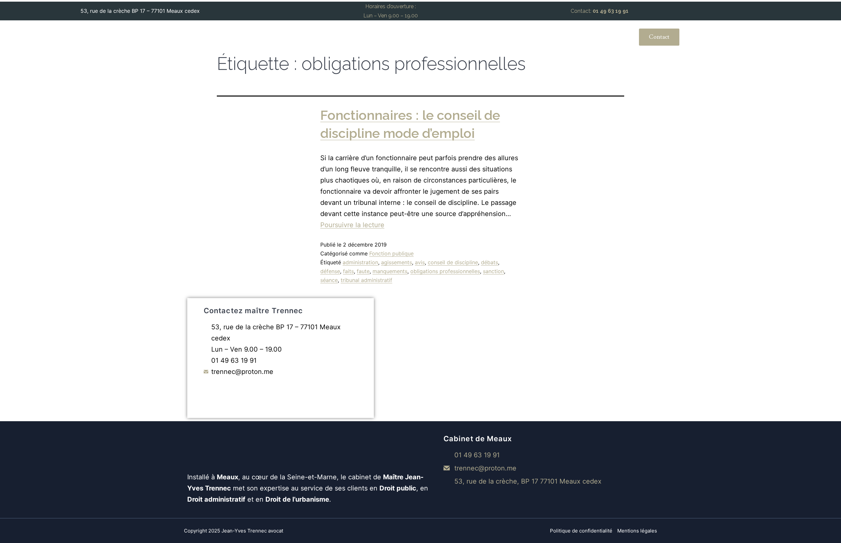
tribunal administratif (366, 280)
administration (360, 262)
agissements (396, 262)
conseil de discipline (453, 262)
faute (363, 271)
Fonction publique (391, 253)
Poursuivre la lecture (352, 225)
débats (489, 262)
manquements (390, 271)
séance (329, 280)
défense (330, 271)
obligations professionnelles (445, 271)
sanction (493, 271)
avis (420, 262)
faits (348, 271)
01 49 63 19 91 (610, 11)
